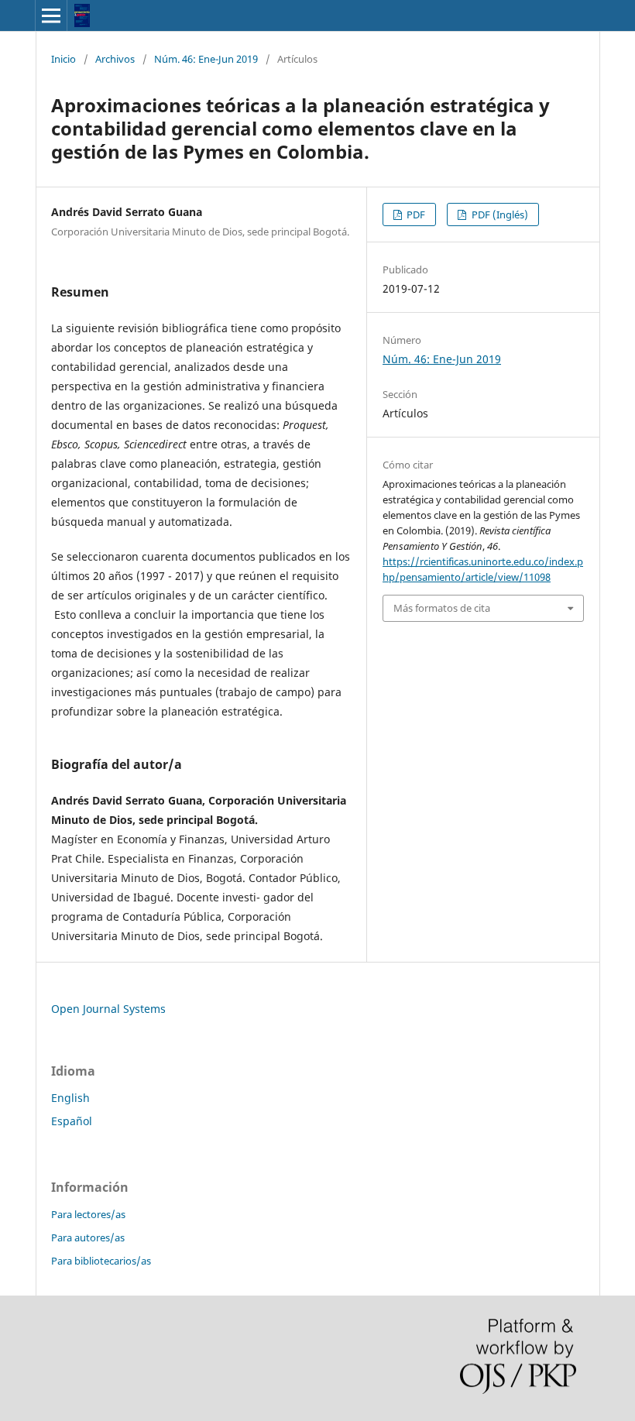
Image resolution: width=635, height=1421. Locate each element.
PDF (414, 214)
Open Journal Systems (108, 1008)
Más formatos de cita (441, 608)
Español (71, 1121)
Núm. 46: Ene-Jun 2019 (206, 59)
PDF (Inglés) (498, 214)
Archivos (115, 59)
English (70, 1097)
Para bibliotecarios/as (101, 1261)
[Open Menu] (51, 15)
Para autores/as (88, 1237)
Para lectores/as (88, 1214)
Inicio (63, 59)
